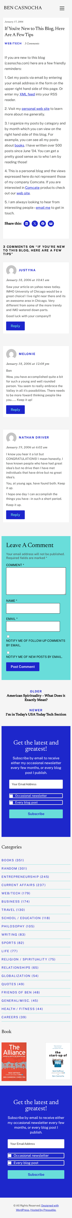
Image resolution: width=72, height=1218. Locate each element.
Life (5, 951)
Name (11, 601)
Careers (10, 1017)
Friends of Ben (17, 992)
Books (8, 860)
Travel (8, 910)
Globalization (16, 976)
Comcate (32, 188)
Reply (15, 326)
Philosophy (13, 926)
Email (11, 619)
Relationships (16, 967)
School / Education (21, 918)
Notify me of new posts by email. (34, 657)
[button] (36, 799)
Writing (9, 934)
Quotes (9, 984)
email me (43, 208)
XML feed (27, 94)
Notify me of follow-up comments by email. (35, 643)
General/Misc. (16, 1000)
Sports (9, 943)
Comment (15, 565)
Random (9, 868)
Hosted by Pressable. (43, 1209)
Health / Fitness (18, 1009)
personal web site (36, 109)
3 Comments (32, 43)
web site (23, 193)
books (19, 145)
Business (11, 901)
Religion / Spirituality (24, 959)
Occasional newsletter (31, 796)
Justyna (27, 270)
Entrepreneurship (20, 877)
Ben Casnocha (23, 8)
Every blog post (26, 802)
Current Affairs (18, 885)
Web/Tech (13, 43)
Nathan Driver (34, 437)
